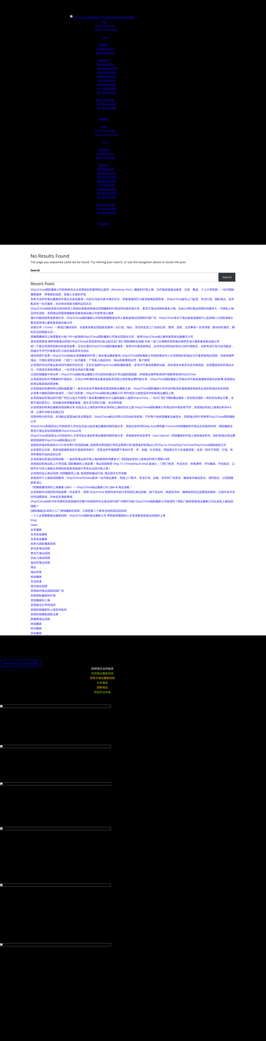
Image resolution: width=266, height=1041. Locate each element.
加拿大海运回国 (105, 100)
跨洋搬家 (36, 628)
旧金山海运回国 (40, 558)
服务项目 (103, 60)
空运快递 (36, 581)
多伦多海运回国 (106, 104)
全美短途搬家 (39, 534)
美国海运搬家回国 (102, 673)
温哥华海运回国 (106, 108)
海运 (33, 567)
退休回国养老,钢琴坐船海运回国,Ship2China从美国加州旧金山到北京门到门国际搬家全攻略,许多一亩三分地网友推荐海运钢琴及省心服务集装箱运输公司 (125, 341)
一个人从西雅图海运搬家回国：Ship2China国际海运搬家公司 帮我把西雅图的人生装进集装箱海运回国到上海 (98, 515)
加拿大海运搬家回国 (102, 678)
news (34, 525)
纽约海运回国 (106, 80)
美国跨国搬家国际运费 (44, 614)
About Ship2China (106, 30)
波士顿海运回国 (106, 88)
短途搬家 (36, 576)
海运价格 (36, 572)
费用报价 (103, 45)
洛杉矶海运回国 (106, 68)
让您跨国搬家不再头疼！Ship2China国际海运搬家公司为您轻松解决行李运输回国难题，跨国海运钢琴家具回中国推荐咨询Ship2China (113, 374)
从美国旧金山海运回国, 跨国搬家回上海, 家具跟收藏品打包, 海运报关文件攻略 (79, 473)
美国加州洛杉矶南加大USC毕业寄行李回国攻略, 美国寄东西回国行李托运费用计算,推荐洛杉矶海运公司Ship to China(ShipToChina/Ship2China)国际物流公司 (128, 445)
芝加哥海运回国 (106, 92)
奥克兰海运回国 (106, 72)
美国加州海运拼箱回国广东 (47, 590)
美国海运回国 (105, 64)
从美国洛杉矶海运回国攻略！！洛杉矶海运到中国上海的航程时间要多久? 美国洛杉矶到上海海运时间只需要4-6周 (100, 459)
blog (105, 37)
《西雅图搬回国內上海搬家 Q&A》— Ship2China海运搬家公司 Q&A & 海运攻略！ (81, 487)
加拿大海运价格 (105, 53)
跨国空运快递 (102, 692)
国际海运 (102, 687)
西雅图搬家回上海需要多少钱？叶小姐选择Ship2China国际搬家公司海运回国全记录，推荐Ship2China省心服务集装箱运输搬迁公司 (112, 336)
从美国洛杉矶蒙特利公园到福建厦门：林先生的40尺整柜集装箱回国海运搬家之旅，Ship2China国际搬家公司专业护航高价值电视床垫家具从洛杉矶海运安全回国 (130, 388)
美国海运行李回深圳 (43, 605)
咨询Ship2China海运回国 (20, 663)
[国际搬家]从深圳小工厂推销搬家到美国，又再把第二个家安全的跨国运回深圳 (79, 511)
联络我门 (103, 119)
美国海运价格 (105, 49)
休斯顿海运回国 (106, 84)
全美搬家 (36, 529)
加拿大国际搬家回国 (43, 543)
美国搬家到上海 (40, 600)
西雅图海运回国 (106, 76)
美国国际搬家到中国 (43, 595)
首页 (104, 22)
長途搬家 (36, 633)
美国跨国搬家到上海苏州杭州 (49, 609)
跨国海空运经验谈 (102, 668)
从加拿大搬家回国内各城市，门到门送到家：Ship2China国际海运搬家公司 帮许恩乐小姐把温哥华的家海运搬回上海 (102, 393)
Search (35, 270)
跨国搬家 (36, 624)
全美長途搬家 (39, 539)
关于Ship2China (105, 26)
